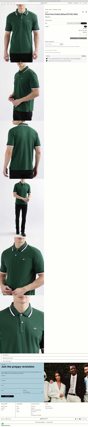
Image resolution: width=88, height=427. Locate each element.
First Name (3, 375)
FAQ (32, 413)
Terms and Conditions (40, 422)
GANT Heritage (4, 406)
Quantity (85, 32)
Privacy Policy (48, 406)
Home (46, 9)
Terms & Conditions (49, 408)
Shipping (32, 408)
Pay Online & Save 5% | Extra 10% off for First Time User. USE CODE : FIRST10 (44, 0)
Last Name (3, 380)
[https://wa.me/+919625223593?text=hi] (2, 424)
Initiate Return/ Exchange (36, 415)
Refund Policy (33, 411)
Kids (11, 3)
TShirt (59, 9)
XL (76, 23)
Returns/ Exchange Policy (36, 409)
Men (5, 3)
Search (18, 411)
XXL (79, 23)
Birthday (24, 390)
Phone (2, 390)
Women (8, 3)
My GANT (3, 408)
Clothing (55, 9)
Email (2, 385)
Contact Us (33, 406)
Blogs (2, 409)
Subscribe (7, 396)
